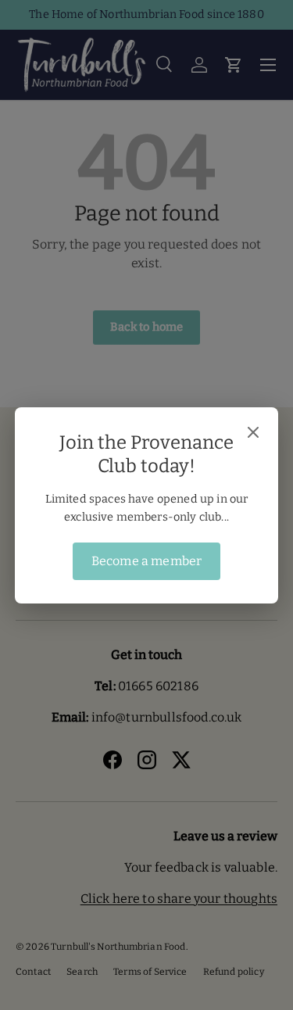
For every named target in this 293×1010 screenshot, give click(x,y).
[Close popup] (253, 434)
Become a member (146, 560)
